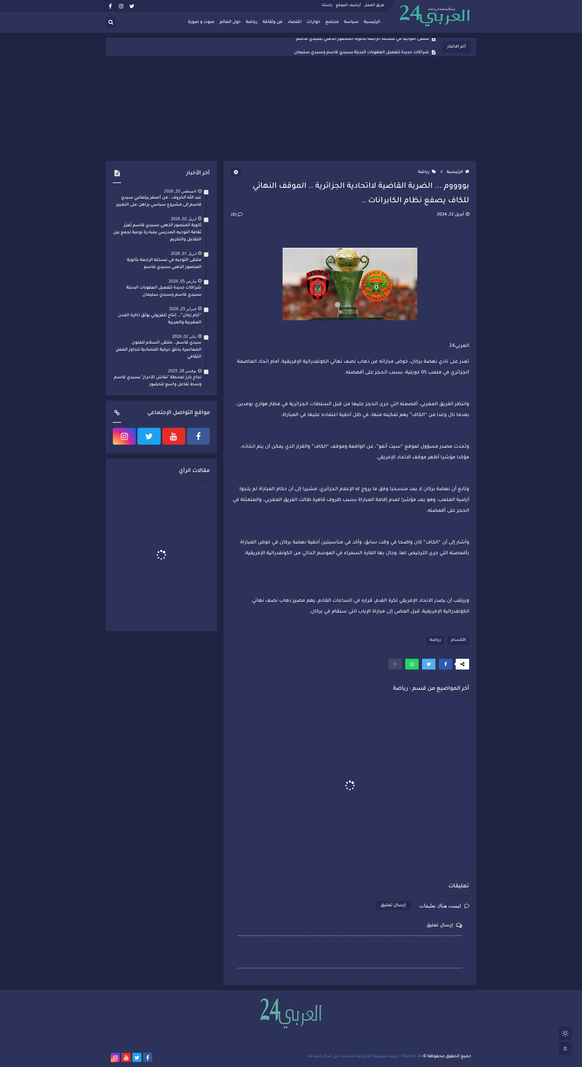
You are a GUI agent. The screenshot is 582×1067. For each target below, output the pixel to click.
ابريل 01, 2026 (183, 253)
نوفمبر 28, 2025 (182, 371)
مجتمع (332, 22)
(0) (234, 215)
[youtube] (173, 436)
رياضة (252, 22)
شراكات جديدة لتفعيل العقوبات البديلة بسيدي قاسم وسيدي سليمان (361, 47)
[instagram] (121, 5)
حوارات (313, 22)
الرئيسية (372, 22)
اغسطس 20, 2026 (180, 191)
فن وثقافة (273, 22)
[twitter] (131, 5)
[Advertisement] (291, 108)
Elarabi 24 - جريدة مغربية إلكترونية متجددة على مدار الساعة (365, 1056)
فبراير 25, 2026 (182, 309)
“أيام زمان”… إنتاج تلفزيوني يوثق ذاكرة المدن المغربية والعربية (159, 319)
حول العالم (230, 22)
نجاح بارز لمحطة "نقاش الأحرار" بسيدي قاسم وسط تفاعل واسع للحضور (157, 381)
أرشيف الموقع (348, 5)
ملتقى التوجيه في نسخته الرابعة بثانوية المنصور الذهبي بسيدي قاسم (164, 264)
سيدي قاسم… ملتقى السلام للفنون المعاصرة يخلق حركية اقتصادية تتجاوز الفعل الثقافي (158, 349)
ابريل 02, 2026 (183, 218)
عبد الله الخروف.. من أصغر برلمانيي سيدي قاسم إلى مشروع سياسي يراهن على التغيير (158, 201)
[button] (445, 664)
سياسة (351, 22)
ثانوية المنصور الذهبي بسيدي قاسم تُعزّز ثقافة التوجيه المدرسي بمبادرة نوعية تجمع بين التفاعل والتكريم (157, 232)
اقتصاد (294, 22)
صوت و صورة (201, 22)
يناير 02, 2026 (184, 336)
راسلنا (327, 5)
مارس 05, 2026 (182, 281)
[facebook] (110, 5)
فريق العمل (374, 5)
